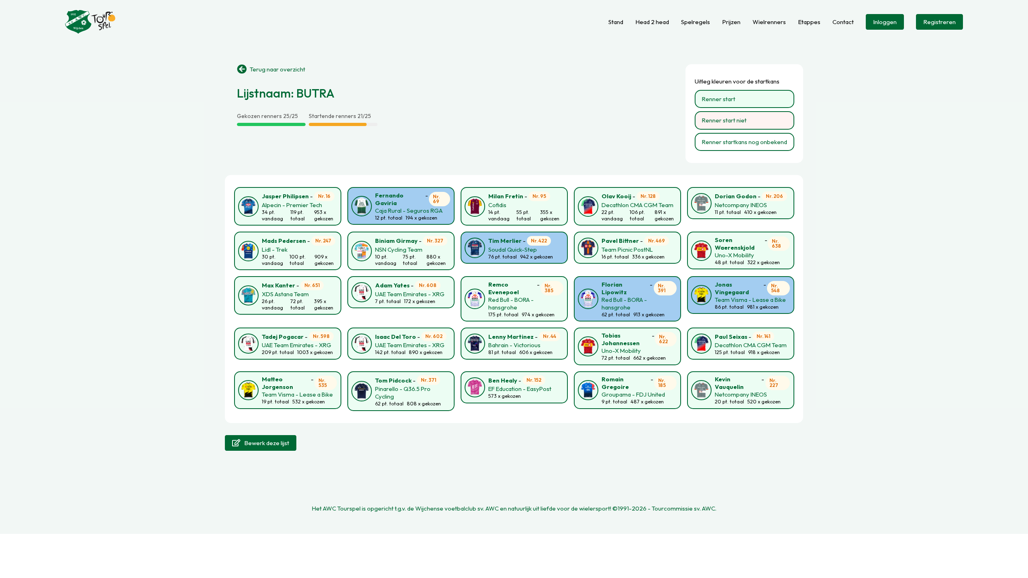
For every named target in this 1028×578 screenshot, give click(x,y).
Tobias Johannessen (621, 339)
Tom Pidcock (393, 380)
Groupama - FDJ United (633, 394)
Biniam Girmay (396, 240)
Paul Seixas (731, 336)
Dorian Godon (736, 196)
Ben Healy (502, 380)
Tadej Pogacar (283, 336)
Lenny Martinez (511, 336)
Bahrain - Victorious (514, 345)
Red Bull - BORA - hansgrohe (511, 303)
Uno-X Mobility (734, 255)
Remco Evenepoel (503, 288)
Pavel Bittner (620, 240)
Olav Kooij (616, 196)
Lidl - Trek (275, 249)
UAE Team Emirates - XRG (410, 294)
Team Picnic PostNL (627, 249)
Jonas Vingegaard (732, 288)
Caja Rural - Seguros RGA (409, 210)
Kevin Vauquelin (729, 383)
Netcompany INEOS (741, 205)
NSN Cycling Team (398, 249)
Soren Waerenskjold (735, 243)
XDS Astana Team (285, 294)
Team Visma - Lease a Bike (750, 299)
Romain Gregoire (615, 383)
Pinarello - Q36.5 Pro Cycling (402, 392)
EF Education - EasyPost (519, 389)
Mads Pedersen (284, 240)
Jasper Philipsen (285, 196)
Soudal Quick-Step (512, 249)
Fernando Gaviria (389, 199)
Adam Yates (392, 285)
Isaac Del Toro (395, 336)
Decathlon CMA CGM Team (637, 205)
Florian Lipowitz (614, 288)
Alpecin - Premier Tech (292, 205)
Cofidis (497, 205)
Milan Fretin (505, 196)
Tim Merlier (505, 240)
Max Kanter (278, 285)
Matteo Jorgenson (277, 383)
